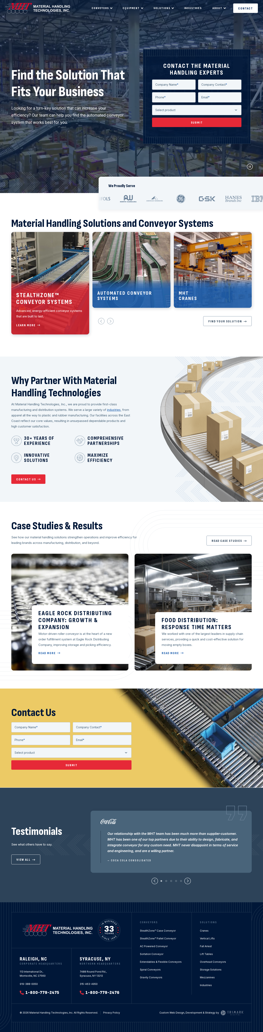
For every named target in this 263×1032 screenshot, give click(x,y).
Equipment (131, 8)
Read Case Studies (227, 541)
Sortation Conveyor (151, 954)
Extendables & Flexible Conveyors (161, 961)
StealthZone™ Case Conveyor (158, 930)
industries (114, 410)
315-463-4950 (89, 983)
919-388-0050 (29, 983)
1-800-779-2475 (42, 992)
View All (23, 860)
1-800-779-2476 (102, 992)
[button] (101, 321)
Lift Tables (206, 954)
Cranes (204, 930)
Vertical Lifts (207, 938)
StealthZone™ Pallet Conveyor (158, 938)
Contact (245, 8)
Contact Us (26, 479)
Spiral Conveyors (150, 969)
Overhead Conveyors (213, 961)
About (217, 8)
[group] (50, 283)
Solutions (161, 8)
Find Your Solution (225, 321)
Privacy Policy (111, 1012)
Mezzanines (207, 977)
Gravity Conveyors (151, 977)
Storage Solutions (210, 969)
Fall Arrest (206, 946)
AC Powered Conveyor (154, 946)
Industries (193, 8)
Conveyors (100, 8)
